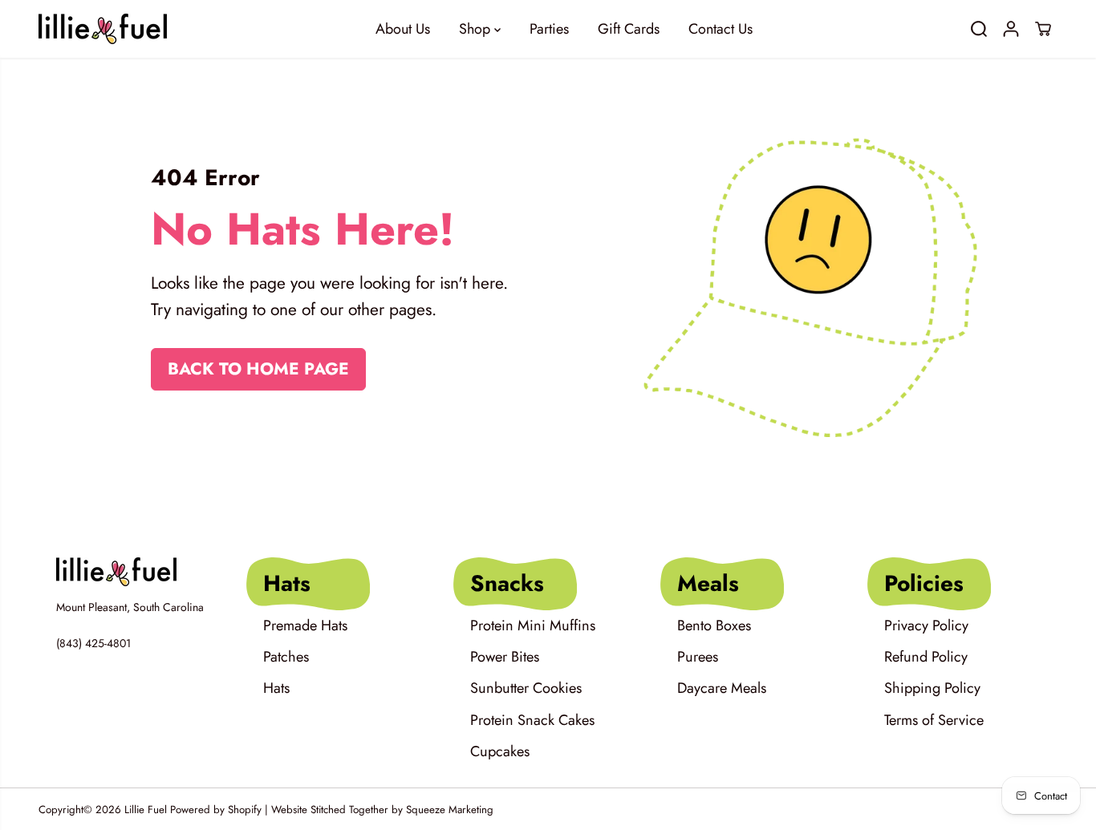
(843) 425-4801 (93, 643)
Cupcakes (500, 751)
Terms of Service (934, 720)
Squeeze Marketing (449, 809)
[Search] (978, 28)
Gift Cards (629, 28)
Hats (276, 688)
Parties (549, 28)
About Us (402, 28)
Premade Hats (305, 625)
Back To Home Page (258, 369)
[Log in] (1011, 28)
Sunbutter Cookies (526, 688)
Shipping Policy (932, 688)
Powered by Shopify (216, 809)
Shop (476, 28)
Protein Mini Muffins (532, 625)
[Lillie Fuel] (103, 29)
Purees (697, 656)
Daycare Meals (721, 688)
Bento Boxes (714, 625)
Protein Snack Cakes (532, 720)
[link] (134, 571)
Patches (286, 656)
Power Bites (504, 656)
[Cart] (1043, 28)
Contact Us (720, 28)
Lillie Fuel (145, 809)
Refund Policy (926, 656)
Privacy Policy (926, 625)
